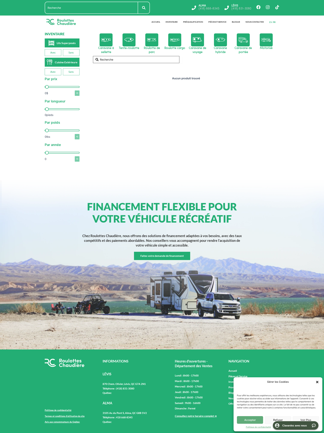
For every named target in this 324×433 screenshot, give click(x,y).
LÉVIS (234, 5)
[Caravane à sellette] (106, 39)
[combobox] (91, 8)
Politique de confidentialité (258, 427)
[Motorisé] (266, 39)
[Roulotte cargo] (174, 39)
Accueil (156, 22)
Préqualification (193, 22)
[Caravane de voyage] (197, 39)
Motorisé (266, 48)
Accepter (250, 420)
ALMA (202, 5)
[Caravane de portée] (243, 39)
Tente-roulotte (129, 48)
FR (274, 22)
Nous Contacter (255, 22)
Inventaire (172, 22)
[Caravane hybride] (220, 39)
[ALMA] (194, 8)
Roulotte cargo (174, 48)
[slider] (47, 87)
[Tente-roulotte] (129, 39)
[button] (317, 382)
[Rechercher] (144, 8)
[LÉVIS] (226, 8)
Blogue (236, 22)
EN (270, 22)
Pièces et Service (217, 22)
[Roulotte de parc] (151, 39)
